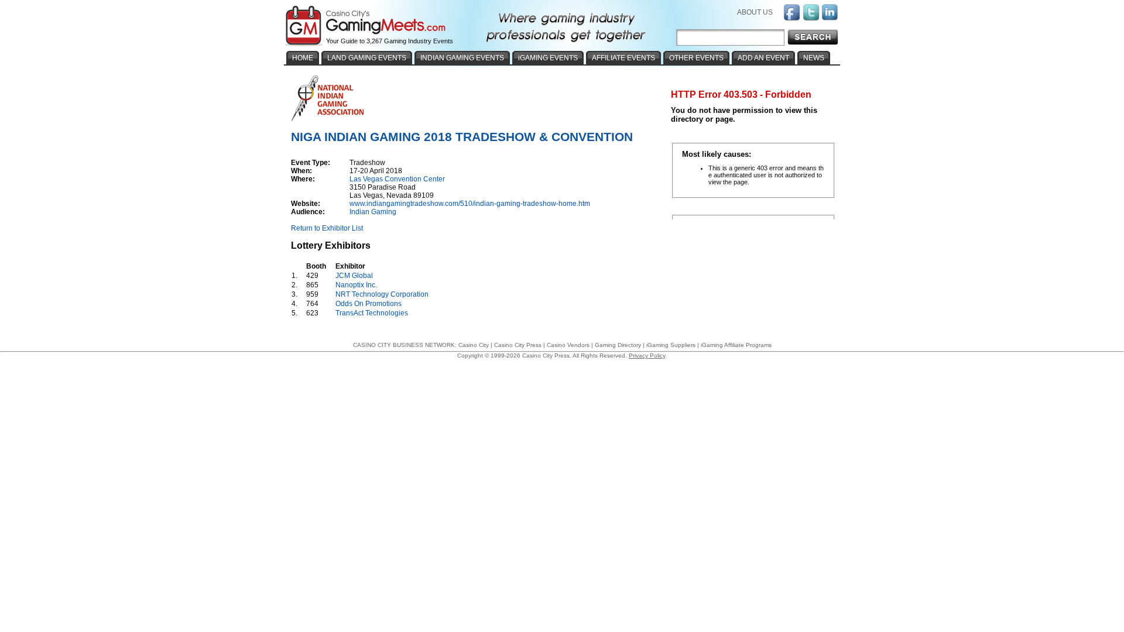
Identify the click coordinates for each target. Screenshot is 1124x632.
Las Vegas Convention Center (397, 179)
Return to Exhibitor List (327, 228)
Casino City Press (518, 345)
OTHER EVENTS (696, 58)
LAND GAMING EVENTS (366, 58)
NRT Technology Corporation (382, 294)
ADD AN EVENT (763, 58)
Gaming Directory (618, 345)
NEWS (813, 58)
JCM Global (354, 276)
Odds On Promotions (368, 304)
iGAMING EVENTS (548, 58)
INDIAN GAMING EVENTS (462, 58)
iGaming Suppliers (670, 345)
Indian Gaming (372, 212)
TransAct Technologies (371, 313)
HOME (302, 58)
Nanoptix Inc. (356, 285)
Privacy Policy (647, 355)
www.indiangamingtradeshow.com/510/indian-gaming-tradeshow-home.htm (469, 204)
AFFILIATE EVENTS (623, 58)
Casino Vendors (568, 345)
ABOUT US (755, 12)
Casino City (473, 345)
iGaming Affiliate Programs (736, 345)
